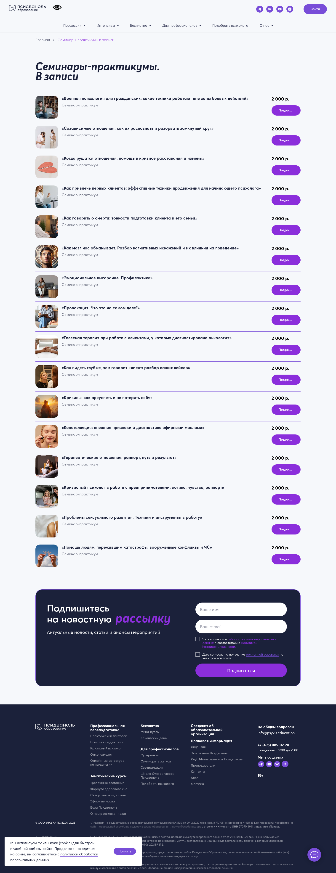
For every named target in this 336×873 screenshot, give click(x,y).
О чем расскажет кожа (108, 814)
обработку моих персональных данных (239, 641)
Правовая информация (211, 740)
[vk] (269, 9)
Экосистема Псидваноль (209, 753)
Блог (194, 778)
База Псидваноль (103, 807)
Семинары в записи (156, 761)
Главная (42, 40)
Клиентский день (154, 738)
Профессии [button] (73, 25)
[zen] (289, 9)
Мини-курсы (150, 732)
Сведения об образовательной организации (206, 729)
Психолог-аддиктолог (107, 742)
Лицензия (198, 747)
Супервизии (150, 755)
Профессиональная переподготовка (107, 727)
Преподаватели (203, 765)
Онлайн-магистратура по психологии (107, 763)
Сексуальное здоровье (108, 795)
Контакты (198, 772)
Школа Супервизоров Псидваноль (157, 776)
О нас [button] (265, 25)
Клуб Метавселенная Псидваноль (217, 759)
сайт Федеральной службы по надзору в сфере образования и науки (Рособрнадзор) (145, 826)
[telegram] (259, 9)
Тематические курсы (108, 776)
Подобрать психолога (230, 25)
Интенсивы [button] (106, 25)
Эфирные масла (102, 801)
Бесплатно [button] (139, 25)
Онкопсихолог (101, 754)
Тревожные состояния (107, 783)
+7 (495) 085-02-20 (273, 745)
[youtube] (279, 9)
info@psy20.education (276, 732)
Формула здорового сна (108, 789)
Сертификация (152, 767)
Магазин (197, 784)
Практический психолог (108, 736)
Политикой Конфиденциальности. (229, 645)
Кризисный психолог (106, 748)
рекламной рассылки (262, 654)
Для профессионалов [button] (180, 25)
